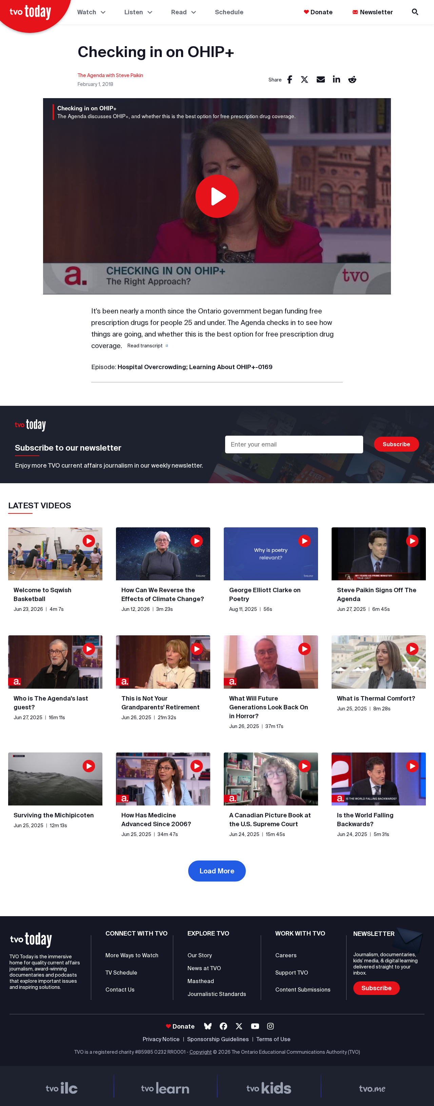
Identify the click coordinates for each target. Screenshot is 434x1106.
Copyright (201, 1052)
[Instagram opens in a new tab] (270, 1026)
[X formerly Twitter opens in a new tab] (239, 1026)
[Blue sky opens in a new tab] (208, 1026)
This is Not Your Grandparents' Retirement (160, 703)
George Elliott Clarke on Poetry (265, 594)
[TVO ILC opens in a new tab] (62, 1086)
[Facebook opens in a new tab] (223, 1026)
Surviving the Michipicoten (54, 815)
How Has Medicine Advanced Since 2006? (156, 820)
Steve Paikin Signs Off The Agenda (376, 594)
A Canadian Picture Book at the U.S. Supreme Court (270, 820)
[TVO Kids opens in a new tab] (269, 1086)
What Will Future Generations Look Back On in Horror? (268, 707)
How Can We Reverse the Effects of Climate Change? (162, 594)
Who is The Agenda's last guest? (51, 703)
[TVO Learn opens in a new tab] (165, 1086)
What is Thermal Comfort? (376, 698)
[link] (289, 80)
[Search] (416, 12)
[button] (147, 345)
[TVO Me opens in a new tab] (373, 1086)
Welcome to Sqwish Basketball (43, 594)
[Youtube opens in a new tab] (255, 1026)
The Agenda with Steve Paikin (110, 75)
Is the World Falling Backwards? (365, 820)
